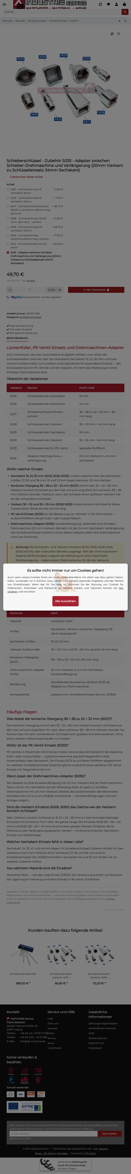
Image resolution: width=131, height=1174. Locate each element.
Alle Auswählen (65, 601)
